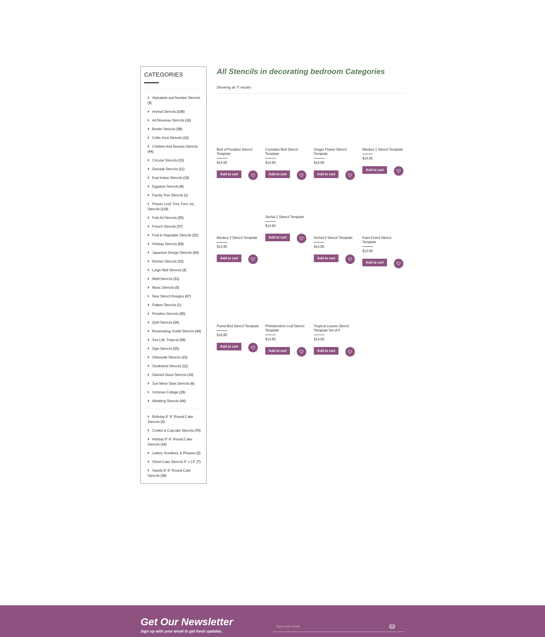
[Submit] (392, 626)
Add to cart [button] (229, 174)
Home (337, 46)
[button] (253, 175)
